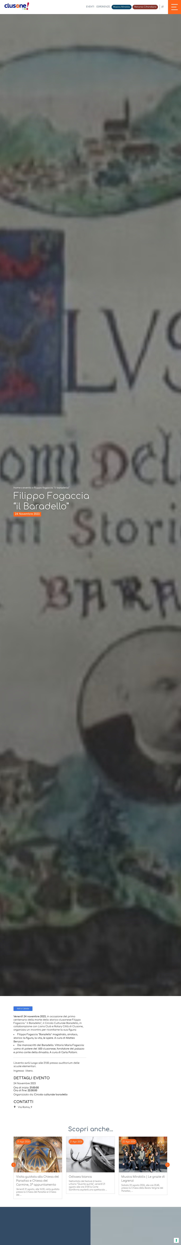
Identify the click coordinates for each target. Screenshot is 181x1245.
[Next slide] (167, 1165)
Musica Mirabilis (121, 7)
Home (17, 487)
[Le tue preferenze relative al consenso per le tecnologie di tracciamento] (176, 1240)
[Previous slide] (13, 1165)
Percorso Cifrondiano (145, 7)
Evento (27, 487)
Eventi (90, 7)
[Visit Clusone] (17, 6)
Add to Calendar (23, 1009)
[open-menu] (174, 7)
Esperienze (103, 7)
